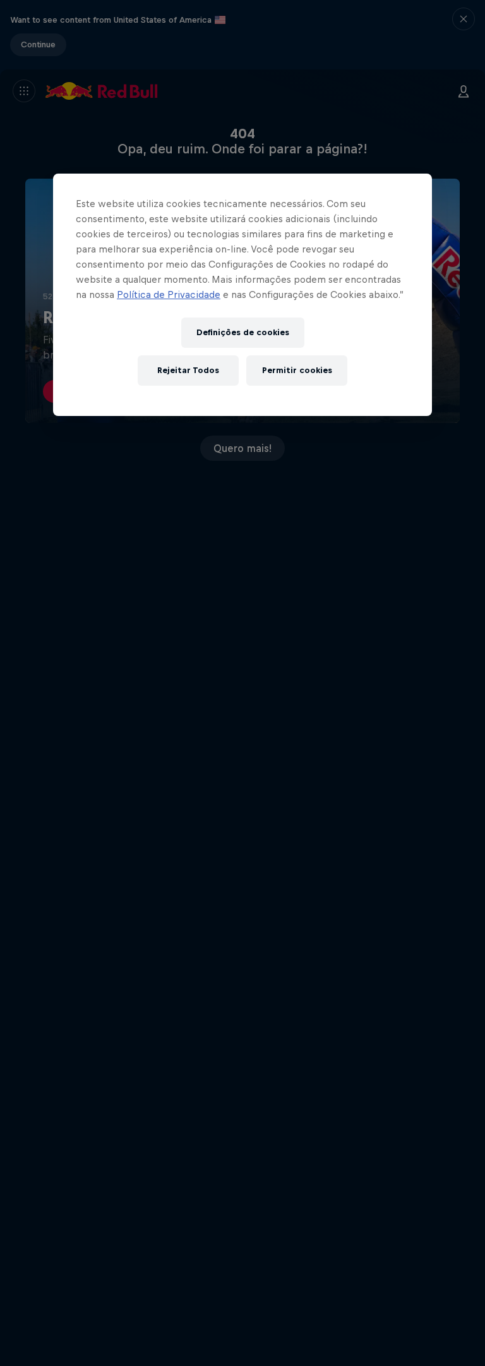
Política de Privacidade (168, 294)
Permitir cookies (297, 370)
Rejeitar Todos (188, 370)
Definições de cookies (242, 332)
